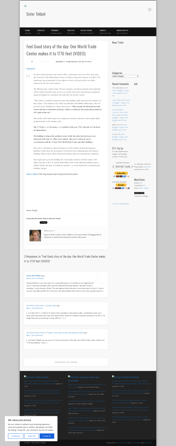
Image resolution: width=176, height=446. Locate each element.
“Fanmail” (56, 31)
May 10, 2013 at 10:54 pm (35, 278)
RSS (141, 183)
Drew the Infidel (33, 275)
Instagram (145, 9)
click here (147, 167)
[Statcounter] (139, 193)
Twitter (130, 9)
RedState (135, 377)
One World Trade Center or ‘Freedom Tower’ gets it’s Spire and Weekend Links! (54, 333)
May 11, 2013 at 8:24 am (34, 308)
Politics (71, 31)
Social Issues (87, 31)
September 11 (60, 62)
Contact (41, 31)
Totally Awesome (72, 62)
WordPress (148, 443)
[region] (31, 428)
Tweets (105, 31)
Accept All (47, 436)
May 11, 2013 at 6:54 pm (34, 335)
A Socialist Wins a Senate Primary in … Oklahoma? (86, 401)
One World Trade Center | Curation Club (41, 305)
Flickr (140, 9)
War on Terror (86, 62)
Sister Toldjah (144, 188)
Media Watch (122, 31)
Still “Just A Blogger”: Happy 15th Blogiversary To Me (121, 102)
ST (32, 62)
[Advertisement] (143, 122)
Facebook (125, 9)
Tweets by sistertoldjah (120, 204)
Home (28, 31)
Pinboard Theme (122, 443)
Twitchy (45, 377)
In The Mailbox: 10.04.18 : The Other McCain (120, 112)
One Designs (135, 443)
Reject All (31, 436)
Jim (113, 134)
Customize (16, 436)
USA (79, 62)
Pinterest (135, 9)
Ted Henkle (116, 100)
